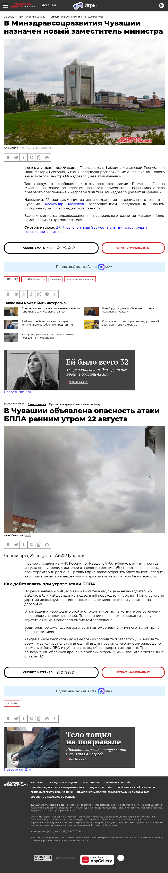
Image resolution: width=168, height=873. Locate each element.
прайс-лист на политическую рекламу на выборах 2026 (113, 792)
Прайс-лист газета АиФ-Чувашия (52, 792)
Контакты (37, 782)
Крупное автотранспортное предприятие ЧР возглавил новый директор (131, 323)
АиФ (28, 535)
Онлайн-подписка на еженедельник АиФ (57, 787)
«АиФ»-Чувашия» (42, 147)
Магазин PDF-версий (116, 782)
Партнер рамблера (66, 858)
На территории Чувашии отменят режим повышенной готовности (48, 336)
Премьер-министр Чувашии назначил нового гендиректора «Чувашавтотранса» (51, 310)
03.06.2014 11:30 (13, 16)
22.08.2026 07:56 (14, 404)
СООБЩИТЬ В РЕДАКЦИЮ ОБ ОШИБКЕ (53, 797)
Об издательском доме (63, 782)
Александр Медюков (67, 204)
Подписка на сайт (100, 787)
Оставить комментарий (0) (133, 248)
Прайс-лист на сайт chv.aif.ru (136, 787)
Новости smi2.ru (17, 392)
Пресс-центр (91, 782)
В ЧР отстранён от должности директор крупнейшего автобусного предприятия (48, 323)
